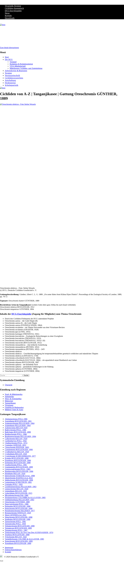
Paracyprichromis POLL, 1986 (16, 504)
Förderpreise (10, 83)
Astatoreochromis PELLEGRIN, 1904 (19, 423)
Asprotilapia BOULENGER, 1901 (18, 421)
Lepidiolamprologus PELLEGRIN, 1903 (20, 487)
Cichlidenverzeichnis (14, 78)
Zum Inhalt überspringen (9, 48)
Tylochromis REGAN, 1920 (16, 537)
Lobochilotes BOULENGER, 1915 (18, 493)
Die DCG (9, 59)
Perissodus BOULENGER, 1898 (17, 506)
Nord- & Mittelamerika (13, 394)
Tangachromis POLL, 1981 (15, 522)
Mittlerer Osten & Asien (14, 410)
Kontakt (8, 15)
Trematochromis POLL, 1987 (16, 530)
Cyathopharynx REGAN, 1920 (17, 452)
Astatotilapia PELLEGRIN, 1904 (18, 425)
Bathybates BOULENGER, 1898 (18, 432)
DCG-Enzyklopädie (13, 11)
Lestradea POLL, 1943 (14, 484)
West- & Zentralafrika (13, 399)
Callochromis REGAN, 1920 (16, 439)
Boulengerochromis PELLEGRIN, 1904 (20, 436)
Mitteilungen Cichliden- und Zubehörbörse (26, 68)
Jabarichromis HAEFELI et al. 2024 (19, 478)
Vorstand (13, 62)
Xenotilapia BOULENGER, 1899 (18, 543)
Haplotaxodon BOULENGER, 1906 (19, 471)
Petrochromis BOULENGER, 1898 (18, 508)
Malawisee (9, 401)
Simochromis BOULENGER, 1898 (18, 517)
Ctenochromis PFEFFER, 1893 (17, 447)
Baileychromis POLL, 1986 (15, 430)
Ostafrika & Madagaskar (14, 407)
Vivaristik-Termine (13, 6)
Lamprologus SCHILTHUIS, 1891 (18, 482)
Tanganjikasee (10, 403)
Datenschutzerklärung (13, 550)
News (7, 13)
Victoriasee (9, 405)
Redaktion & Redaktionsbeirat (21, 64)
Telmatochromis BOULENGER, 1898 (20, 526)
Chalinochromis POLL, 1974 (16, 443)
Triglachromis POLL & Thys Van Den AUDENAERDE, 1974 (29, 532)
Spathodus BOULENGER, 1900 (17, 519)
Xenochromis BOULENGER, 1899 (19, 541)
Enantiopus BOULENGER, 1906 (18, 460)
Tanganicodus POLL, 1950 (15, 524)
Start (7, 57)
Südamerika (9, 396)
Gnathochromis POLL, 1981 (16, 465)
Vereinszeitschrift (12, 75)
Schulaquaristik (11, 85)
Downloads (10, 18)
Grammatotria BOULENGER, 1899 (19, 467)
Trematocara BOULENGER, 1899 (18, 528)
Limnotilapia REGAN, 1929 (16, 491)
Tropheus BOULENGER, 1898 (17, 535)
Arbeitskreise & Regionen (16, 70)
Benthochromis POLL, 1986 (16, 434)
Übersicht (8, 385)
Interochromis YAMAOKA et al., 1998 (20, 476)
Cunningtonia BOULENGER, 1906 (19, 449)
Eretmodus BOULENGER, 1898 (18, 463)
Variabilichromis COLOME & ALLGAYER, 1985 (24, 539)
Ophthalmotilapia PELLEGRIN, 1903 (19, 500)
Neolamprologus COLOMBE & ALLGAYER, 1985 (25, 498)
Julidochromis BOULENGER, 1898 (19, 480)
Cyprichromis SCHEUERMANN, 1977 (20, 456)
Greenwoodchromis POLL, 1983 (17, 469)
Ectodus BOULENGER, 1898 (16, 458)
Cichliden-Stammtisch (14, 8)
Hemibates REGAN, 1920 (15, 473)
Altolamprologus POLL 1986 (16, 419)
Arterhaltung (10, 80)
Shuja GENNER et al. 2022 (15, 515)
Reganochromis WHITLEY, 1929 (18, 513)
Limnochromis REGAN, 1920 (16, 489)
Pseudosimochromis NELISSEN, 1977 (20, 511)
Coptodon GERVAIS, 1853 (15, 445)
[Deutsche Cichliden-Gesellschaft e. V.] (2, 25)
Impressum (9, 547)
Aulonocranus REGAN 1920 (16, 428)
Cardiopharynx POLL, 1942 (16, 441)
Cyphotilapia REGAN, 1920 (16, 454)
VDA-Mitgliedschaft (18, 66)
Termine (8, 73)
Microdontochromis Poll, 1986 (16, 495)
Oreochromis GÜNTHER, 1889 (17, 502)
